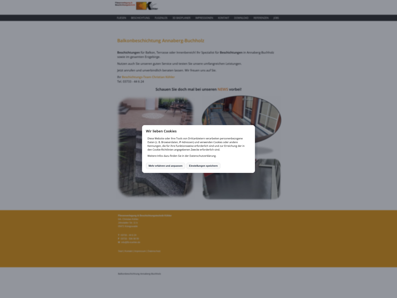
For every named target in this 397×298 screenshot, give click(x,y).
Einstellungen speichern (203, 166)
